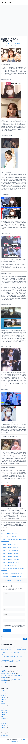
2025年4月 (3, 701)
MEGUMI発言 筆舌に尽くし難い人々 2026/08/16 (12, 647)
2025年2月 (3, 706)
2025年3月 (3, 703)
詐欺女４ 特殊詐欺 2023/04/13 (10, 559)
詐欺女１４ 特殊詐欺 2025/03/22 (9, 533)
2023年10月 (4, 712)
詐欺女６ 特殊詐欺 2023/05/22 (9, 550)
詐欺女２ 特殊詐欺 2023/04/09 (9, 556)
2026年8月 (3, 690)
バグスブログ (6, 2)
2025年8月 (3, 697)
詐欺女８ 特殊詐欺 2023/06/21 (9, 544)
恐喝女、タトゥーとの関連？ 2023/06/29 (11, 573)
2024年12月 (4, 710)
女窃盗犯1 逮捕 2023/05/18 (8, 673)
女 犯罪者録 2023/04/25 (9, 565)
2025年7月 (3, 699)
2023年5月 (3, 723)
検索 (2, 636)
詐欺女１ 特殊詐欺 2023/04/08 (9, 553)
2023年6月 (3, 721)
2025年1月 (3, 708)
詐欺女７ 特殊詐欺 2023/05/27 (9, 547)
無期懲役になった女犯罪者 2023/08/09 (11, 576)
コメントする (4, 43)
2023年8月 (3, 716)
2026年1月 (3, 695)
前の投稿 (8, 580)
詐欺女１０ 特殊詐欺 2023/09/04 (9, 536)
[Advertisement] (14, 20)
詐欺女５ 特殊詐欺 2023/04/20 (9, 562)
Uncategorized (4, 735)
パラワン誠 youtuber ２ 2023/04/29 (10, 683)
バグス (22, 683)
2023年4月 (3, 725)
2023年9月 (3, 714)
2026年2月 (3, 693)
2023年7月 (3, 718)
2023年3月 (3, 727)
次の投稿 (20, 580)
